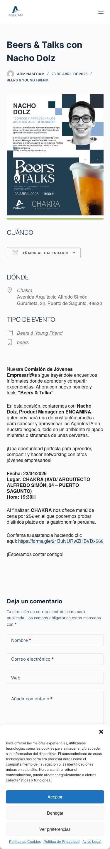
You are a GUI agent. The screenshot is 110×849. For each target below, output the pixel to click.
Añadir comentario (32, 698)
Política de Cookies (25, 841)
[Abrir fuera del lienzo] (101, 11)
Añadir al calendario (45, 253)
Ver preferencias (55, 829)
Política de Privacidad (61, 841)
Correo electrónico (32, 659)
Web (15, 678)
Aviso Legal (91, 841)
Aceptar (55, 796)
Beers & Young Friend (27, 80)
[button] (101, 732)
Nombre (21, 640)
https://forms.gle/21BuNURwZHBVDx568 (61, 540)
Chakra (24, 290)
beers (23, 342)
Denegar (55, 813)
